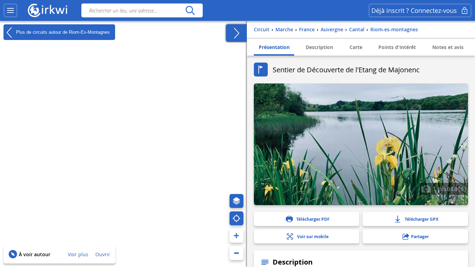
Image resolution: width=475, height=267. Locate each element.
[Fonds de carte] (236, 201)
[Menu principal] (10, 10)
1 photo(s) (448, 188)
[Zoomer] (236, 236)
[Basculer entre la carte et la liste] (236, 33)
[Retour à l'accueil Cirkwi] (47, 10)
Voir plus (78, 254)
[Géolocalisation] (236, 218)
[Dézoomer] (236, 253)
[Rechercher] (190, 10)
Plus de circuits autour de (62, 31)
